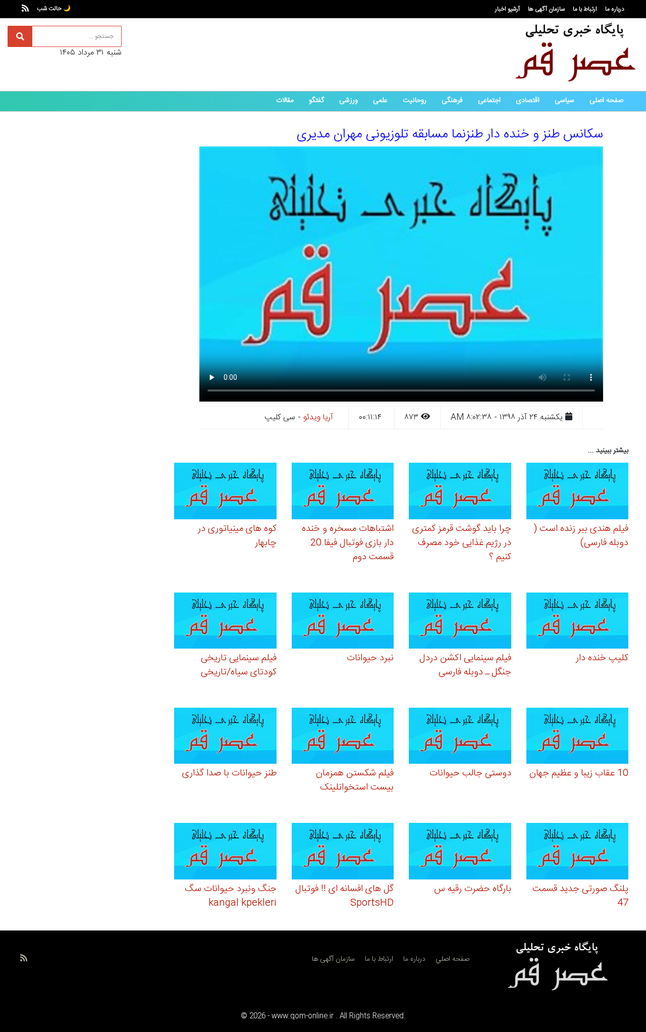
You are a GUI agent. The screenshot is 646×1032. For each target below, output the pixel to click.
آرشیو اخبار (507, 9)
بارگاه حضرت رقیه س (472, 889)
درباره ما (614, 9)
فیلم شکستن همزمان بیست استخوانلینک (355, 780)
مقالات (285, 100)
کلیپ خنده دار (602, 658)
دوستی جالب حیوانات (470, 773)
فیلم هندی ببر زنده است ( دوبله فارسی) (580, 536)
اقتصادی (528, 100)
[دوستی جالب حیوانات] (460, 737)
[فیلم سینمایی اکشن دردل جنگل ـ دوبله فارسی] (460, 622)
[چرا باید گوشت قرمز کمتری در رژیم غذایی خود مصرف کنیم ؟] (460, 493)
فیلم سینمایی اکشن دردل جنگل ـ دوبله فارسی (465, 665)
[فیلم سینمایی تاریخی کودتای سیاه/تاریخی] (225, 622)
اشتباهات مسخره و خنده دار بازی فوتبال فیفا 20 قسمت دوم (348, 543)
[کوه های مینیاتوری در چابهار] (225, 493)
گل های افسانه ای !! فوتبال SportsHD (344, 896)
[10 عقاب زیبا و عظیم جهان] (577, 737)
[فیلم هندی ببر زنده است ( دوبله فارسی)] (577, 493)
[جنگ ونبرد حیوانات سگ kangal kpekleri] (225, 853)
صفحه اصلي (452, 959)
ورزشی (348, 100)
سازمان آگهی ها (546, 9)
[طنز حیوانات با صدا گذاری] (225, 737)
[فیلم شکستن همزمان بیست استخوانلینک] (343, 737)
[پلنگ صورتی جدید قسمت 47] (577, 853)
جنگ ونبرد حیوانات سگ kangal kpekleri (231, 896)
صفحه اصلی (606, 100)
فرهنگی (452, 100)
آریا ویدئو (318, 417)
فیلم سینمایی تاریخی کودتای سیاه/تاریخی (239, 665)
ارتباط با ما (585, 9)
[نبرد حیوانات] (343, 622)
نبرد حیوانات (370, 658)
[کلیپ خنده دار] (577, 622)
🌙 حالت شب (54, 9)
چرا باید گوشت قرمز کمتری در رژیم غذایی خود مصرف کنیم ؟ (461, 543)
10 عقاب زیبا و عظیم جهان (578, 773)
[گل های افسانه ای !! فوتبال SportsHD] (343, 853)
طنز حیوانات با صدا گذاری (229, 773)
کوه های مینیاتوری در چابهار (237, 536)
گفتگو (316, 100)
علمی (380, 100)
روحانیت (414, 100)
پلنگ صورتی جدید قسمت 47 (580, 896)
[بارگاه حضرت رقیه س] (460, 853)
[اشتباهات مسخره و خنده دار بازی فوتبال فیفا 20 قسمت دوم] (343, 493)
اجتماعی (489, 100)
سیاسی (564, 100)
